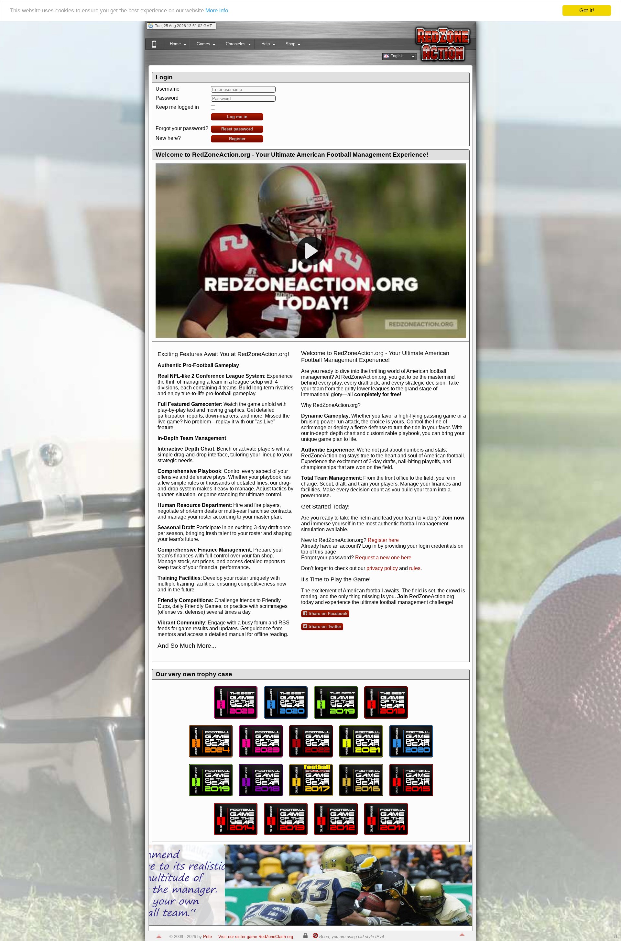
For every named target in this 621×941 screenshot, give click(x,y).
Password (167, 98)
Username (168, 89)
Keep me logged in (177, 107)
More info (216, 11)
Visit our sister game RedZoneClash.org (255, 936)
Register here (383, 540)
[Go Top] (158, 936)
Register (237, 138)
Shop (287, 45)
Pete (207, 936)
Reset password (237, 129)
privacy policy (382, 568)
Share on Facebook (327, 613)
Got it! (586, 10)
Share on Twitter (324, 626)
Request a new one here (383, 557)
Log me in (237, 116)
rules (414, 568)
